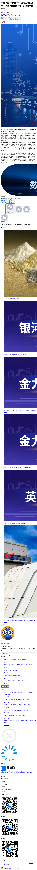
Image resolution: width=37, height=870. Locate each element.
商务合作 (31, 772)
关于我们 (26, 772)
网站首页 (3, 772)
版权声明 (7, 772)
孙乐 (5, 12)
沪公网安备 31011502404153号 (11, 868)
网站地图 (22, 772)
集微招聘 (12, 772)
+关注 (2, 625)
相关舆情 (3, 14)
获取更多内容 (4, 686)
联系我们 (17, 772)
